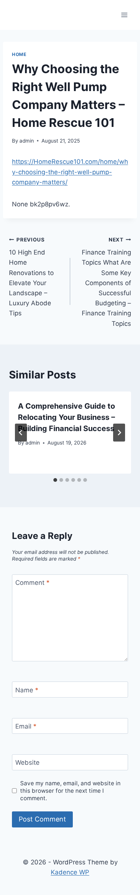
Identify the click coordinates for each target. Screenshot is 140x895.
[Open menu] (124, 15)
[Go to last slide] (21, 433)
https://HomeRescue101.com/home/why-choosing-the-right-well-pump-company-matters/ (70, 171)
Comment (32, 582)
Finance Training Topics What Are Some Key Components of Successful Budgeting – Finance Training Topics (106, 282)
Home (19, 54)
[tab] (55, 480)
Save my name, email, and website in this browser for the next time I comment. (70, 791)
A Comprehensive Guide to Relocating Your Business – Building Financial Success (66, 417)
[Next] (119, 433)
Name (26, 689)
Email (26, 726)
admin (26, 141)
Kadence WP (70, 872)
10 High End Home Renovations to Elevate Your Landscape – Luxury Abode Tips (31, 277)
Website (27, 762)
